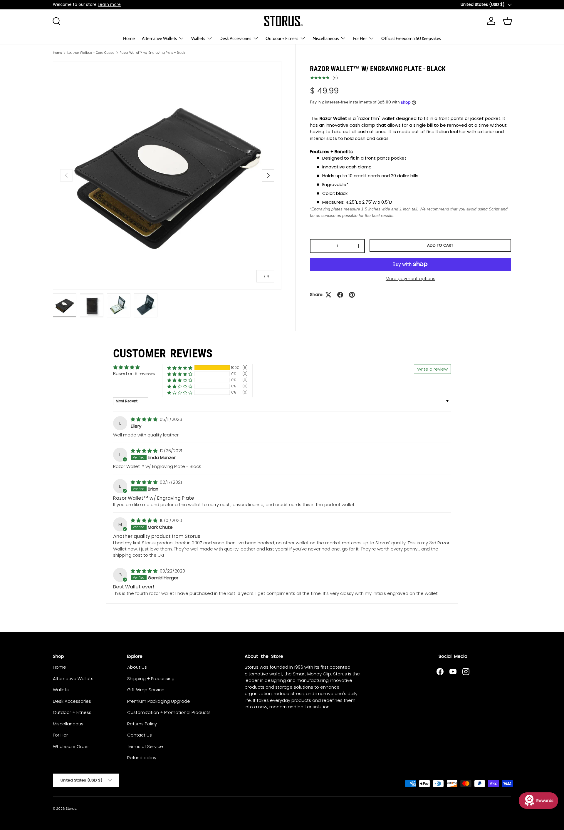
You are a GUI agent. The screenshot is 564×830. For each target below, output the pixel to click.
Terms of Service (145, 746)
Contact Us (139, 735)
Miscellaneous (326, 38)
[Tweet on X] (328, 295)
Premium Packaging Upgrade (158, 701)
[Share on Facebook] (340, 295)
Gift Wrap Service (145, 690)
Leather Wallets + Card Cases (91, 52)
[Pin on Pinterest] (352, 295)
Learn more (109, 4)
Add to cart (440, 245)
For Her (360, 38)
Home (129, 38)
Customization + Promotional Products (169, 712)
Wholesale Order (71, 746)
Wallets (198, 38)
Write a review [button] (432, 369)
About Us (137, 667)
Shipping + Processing (150, 678)
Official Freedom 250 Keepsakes (411, 38)
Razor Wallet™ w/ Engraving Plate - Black (152, 52)
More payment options (410, 278)
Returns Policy (142, 724)
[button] (179, 367)
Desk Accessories (235, 38)
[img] (145, 419)
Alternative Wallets (159, 38)
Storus (71, 808)
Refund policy (141, 757)
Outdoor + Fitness (282, 38)
